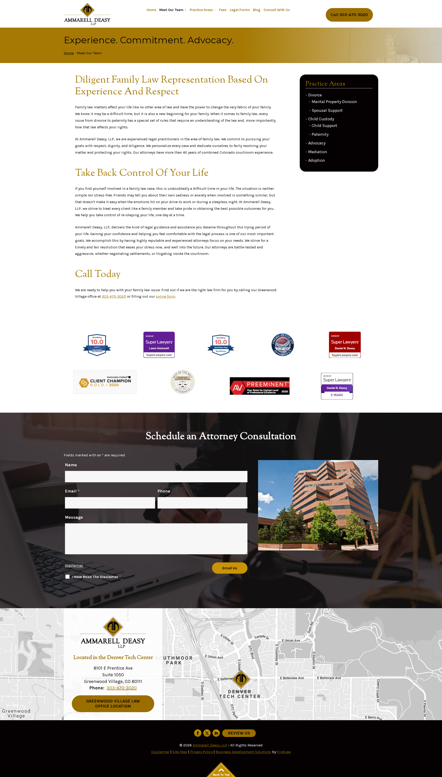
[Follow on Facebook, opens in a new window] (197, 733)
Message (74, 517)
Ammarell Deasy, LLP (210, 745)
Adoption (316, 160)
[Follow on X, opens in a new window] (207, 733)
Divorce (315, 95)
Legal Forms (240, 10)
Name (71, 464)
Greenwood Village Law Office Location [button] (113, 704)
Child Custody (321, 118)
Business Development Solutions (243, 752)
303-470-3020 (353, 14)
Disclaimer (74, 565)
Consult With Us (277, 10)
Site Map (179, 752)
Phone (163, 491)
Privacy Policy (201, 752)
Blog (256, 10)
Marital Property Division (334, 101)
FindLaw (284, 752)
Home (151, 10)
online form (165, 296)
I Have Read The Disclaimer (96, 577)
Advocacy (317, 143)
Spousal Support (327, 110)
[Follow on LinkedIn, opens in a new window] (216, 733)
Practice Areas (201, 10)
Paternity (320, 134)
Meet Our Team (171, 10)
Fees (223, 10)
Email (72, 491)
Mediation (317, 151)
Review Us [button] (239, 733)
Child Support (324, 125)
